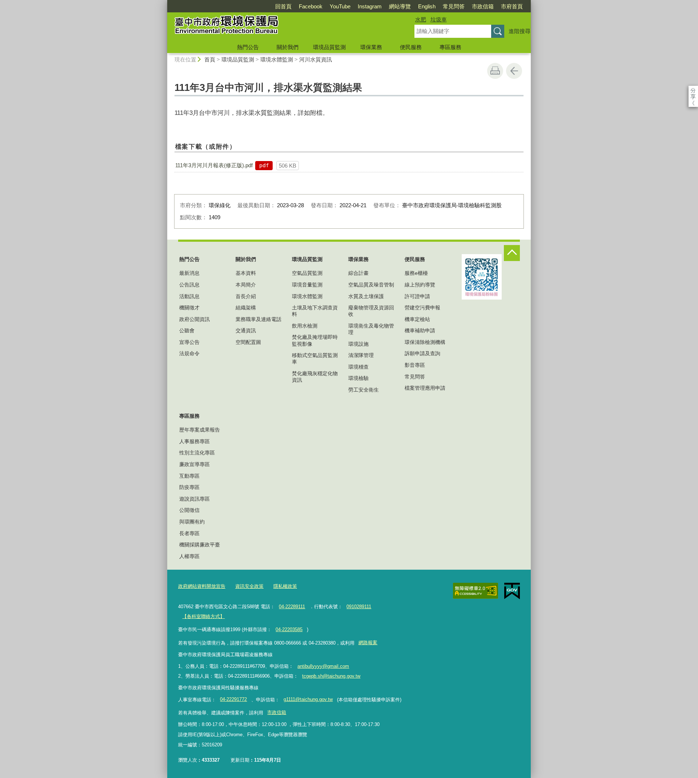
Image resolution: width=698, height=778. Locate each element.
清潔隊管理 (361, 355)
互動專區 (189, 476)
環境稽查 (358, 367)
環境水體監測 (276, 59)
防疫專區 (189, 487)
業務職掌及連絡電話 (258, 319)
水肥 (420, 19)
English (427, 6)
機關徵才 (189, 307)
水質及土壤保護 (366, 296)
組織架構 (246, 307)
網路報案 (367, 642)
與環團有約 (192, 522)
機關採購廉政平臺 (199, 545)
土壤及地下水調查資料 (315, 311)
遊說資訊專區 (194, 499)
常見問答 (454, 6)
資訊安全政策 (249, 586)
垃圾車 (438, 19)
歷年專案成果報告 (199, 430)
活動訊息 (189, 296)
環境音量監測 (307, 285)
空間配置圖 (248, 342)
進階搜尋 (519, 31)
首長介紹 (246, 296)
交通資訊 (246, 330)
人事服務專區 (194, 441)
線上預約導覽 (420, 285)
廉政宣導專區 (194, 464)
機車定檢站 (417, 319)
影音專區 (415, 365)
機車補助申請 (420, 330)
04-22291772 (233, 699)
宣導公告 (189, 342)
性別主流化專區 (197, 453)
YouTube (340, 6)
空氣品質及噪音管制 (371, 285)
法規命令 (189, 353)
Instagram (370, 6)
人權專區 (189, 556)
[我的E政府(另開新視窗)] (512, 591)
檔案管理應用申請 (425, 388)
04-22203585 (289, 629)
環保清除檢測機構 (425, 342)
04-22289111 (292, 606)
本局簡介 (246, 285)
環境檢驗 (358, 378)
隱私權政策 (285, 586)
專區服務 (450, 47)
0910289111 (358, 606)
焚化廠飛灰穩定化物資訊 (315, 376)
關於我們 (287, 47)
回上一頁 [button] (514, 71)
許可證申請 (417, 296)
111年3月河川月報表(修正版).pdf (214, 165)
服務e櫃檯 (416, 273)
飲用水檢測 (304, 326)
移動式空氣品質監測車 (315, 358)
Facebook (310, 6)
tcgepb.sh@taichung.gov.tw (331, 676)
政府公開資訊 (194, 319)
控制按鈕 (512, 253)
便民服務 (411, 47)
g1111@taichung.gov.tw (308, 699)
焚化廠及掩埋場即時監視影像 (315, 340)
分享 (693, 90)
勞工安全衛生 (363, 390)
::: (164, 3)
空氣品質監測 (307, 273)
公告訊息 (189, 285)
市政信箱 (483, 6)
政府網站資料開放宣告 (201, 586)
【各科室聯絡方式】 (203, 616)
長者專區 (189, 533)
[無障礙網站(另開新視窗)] (475, 591)
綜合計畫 (358, 273)
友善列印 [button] (495, 71)
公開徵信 (189, 510)
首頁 (209, 59)
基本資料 (246, 273)
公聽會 (186, 330)
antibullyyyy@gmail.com (323, 666)
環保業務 (371, 47)
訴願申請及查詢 (422, 353)
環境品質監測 (329, 47)
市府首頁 (512, 6)
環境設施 (358, 344)
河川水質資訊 (315, 59)
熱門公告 (248, 47)
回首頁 (283, 6)
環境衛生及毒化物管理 (371, 329)
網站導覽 (400, 6)
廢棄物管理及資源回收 (371, 311)
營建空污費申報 (422, 307)
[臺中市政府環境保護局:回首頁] (282, 26)
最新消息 (189, 273)
